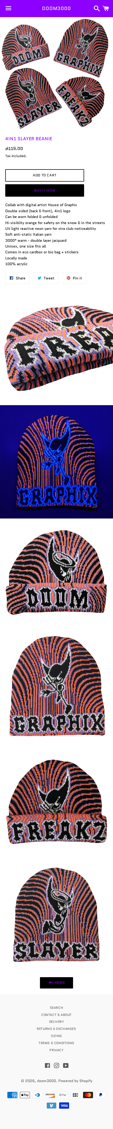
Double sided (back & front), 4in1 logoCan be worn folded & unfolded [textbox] (41, 210)
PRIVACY (56, 1050)
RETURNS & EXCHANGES (56, 1028)
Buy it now (44, 190)
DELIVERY (56, 1021)
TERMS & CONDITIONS (56, 1043)
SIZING (56, 1036)
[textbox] (56, 234)
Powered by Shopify (75, 1080)
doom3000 (56, 8)
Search (56, 1007)
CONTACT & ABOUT (56, 1014)
